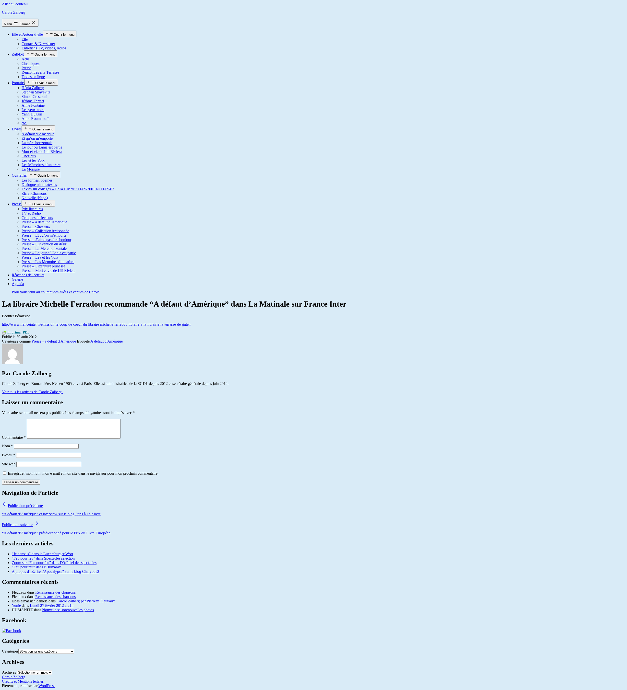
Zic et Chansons (34, 193)
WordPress (46, 686)
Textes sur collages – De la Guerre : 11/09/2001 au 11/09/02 (68, 189)
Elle (25, 39)
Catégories (10, 651)
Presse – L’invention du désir (44, 244)
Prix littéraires (32, 209)
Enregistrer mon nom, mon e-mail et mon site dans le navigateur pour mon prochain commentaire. (83, 473)
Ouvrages (19, 175)
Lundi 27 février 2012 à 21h (51, 605)
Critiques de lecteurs (37, 218)
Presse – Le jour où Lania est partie (49, 253)
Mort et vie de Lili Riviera (42, 152)
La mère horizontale (37, 143)
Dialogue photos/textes (39, 185)
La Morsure (31, 169)
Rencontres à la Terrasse (40, 72)
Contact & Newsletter (38, 44)
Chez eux (29, 156)
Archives (9, 672)
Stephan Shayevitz (36, 92)
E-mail (8, 455)
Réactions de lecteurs (28, 275)
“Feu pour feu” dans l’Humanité (36, 567)
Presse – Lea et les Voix (40, 257)
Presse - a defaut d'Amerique (54, 341)
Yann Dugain (32, 114)
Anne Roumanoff (35, 118)
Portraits (18, 83)
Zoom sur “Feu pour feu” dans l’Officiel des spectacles (54, 563)
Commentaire (14, 437)
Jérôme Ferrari (33, 101)
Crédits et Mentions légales (23, 681)
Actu (25, 59)
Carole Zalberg (13, 12)
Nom (7, 446)
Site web (8, 464)
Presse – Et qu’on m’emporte (44, 235)
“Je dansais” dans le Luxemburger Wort (42, 554)
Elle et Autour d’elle (27, 34)
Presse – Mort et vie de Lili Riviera (48, 270)
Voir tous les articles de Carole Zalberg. (32, 392)
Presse (26, 68)
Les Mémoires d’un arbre (41, 165)
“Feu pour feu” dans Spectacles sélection (43, 558)
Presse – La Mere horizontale (44, 248)
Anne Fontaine (33, 105)
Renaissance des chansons (55, 592)
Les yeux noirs (33, 110)
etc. (24, 123)
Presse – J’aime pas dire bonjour (46, 240)
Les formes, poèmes (37, 180)
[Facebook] (11, 631)
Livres (17, 129)
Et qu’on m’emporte (37, 138)
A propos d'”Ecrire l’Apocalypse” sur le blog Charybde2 (55, 571)
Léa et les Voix (33, 160)
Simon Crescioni (34, 96)
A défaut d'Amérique (106, 341)
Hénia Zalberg (33, 88)
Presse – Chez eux (36, 226)
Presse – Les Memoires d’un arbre (48, 262)
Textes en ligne (33, 77)
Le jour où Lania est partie (42, 147)
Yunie (16, 605)
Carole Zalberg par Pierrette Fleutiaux (86, 601)
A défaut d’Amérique (38, 134)
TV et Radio (31, 213)
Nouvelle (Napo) (35, 198)
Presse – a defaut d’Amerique (44, 222)
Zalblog (18, 54)
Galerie (17, 279)
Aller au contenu (15, 4)
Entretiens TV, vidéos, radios (44, 48)
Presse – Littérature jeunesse (43, 266)
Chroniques (30, 63)
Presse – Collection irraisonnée (45, 231)
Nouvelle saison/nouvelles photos (68, 610)
